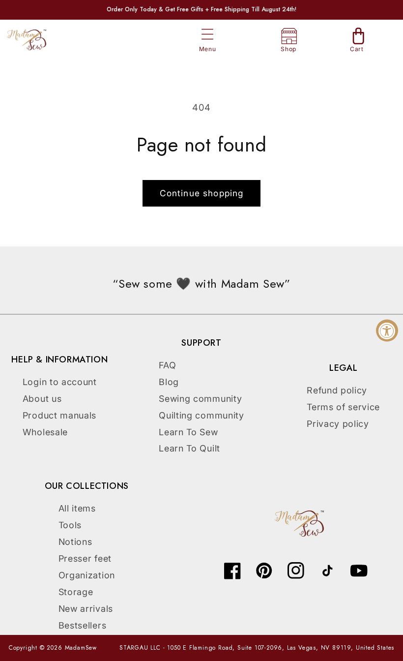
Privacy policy (338, 424)
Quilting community (201, 415)
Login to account (60, 382)
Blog (169, 382)
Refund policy (337, 390)
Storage (75, 592)
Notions (75, 542)
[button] (207, 34)
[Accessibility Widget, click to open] (387, 331)
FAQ (167, 365)
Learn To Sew (188, 432)
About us (42, 398)
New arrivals (85, 608)
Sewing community (200, 398)
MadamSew (81, 647)
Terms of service (343, 407)
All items (77, 508)
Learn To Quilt (189, 448)
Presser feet (85, 558)
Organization (86, 575)
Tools (70, 525)
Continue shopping (202, 193)
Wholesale (45, 432)
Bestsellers (82, 625)
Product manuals (59, 415)
